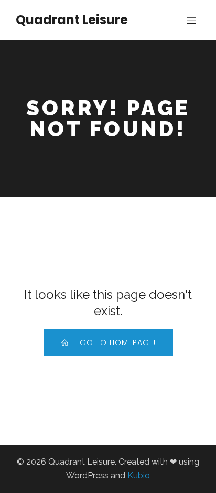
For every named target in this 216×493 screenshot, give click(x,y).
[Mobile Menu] (191, 20)
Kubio (138, 475)
